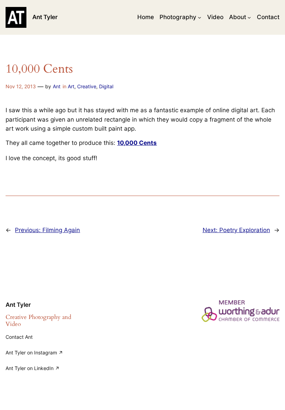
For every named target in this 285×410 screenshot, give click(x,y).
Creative (86, 86)
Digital (106, 86)
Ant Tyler (45, 17)
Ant (56, 86)
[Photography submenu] (199, 17)
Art (71, 86)
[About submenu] (249, 17)
